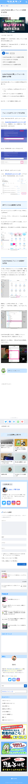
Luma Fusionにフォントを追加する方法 (12, 64)
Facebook (8, 505)
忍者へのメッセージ (7, 720)
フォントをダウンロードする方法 (10, 59)
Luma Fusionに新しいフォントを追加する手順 (13, 57)
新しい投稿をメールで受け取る (10, 561)
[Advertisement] (14, 399)
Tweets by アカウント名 (7, 691)
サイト (3, 548)
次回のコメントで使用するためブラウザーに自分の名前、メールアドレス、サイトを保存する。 (14, 554)
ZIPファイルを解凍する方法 (9, 62)
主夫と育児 (5, 706)
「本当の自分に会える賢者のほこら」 (14, 668)
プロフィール (6, 700)
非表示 (12, 53)
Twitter (4, 505)
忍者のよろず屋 (6, 708)
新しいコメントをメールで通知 (10, 558)
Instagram (13, 505)
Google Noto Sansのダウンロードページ (15, 122)
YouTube (18, 505)
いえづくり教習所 (7, 714)
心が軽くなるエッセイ (8, 703)
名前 (3, 537)
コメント (4, 520)
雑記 (8, 426)
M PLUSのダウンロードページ (12, 173)
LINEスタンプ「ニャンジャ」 (10, 670)
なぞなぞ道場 (6, 711)
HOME (15, 778)
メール (3, 542)
